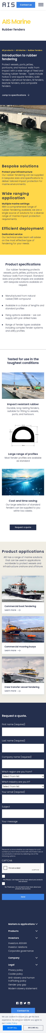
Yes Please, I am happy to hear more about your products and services (23, 880)
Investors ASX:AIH (17, 943)
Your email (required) (14, 792)
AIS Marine (21, 50)
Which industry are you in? (17, 781)
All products (7, 50)
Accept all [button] (12, 1028)
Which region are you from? (18, 771)
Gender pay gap (17, 984)
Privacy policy (15, 970)
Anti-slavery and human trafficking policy (21, 979)
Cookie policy (15, 973)
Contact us (26, 4)
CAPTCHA (7, 860)
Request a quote (23, 527)
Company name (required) (18, 757)
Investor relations (17, 947)
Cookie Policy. (11, 1023)
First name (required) (14, 724)
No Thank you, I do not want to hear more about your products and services (23, 888)
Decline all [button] (33, 1028)
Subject (6, 806)
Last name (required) (14, 740)
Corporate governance (21, 950)
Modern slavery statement (22, 988)
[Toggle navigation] (40, 5)
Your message (10, 821)
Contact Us (23, 1010)
